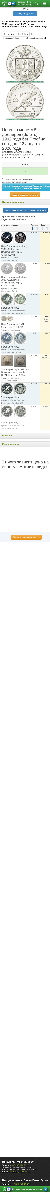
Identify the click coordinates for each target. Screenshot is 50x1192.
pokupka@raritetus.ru (19, 1171)
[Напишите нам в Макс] (10, 3)
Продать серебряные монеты (25, 195)
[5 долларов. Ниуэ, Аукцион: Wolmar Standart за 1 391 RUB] (7, 411)
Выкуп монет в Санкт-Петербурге (25, 1180)
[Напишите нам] (4, 1189)
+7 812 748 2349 (20, 1184)
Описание (7, 435)
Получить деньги (25, 14)
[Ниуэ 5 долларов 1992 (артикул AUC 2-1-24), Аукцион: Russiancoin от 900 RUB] (7, 318)
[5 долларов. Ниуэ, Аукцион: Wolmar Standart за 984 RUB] (7, 338)
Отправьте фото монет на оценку (24, 3)
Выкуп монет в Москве (18, 1161)
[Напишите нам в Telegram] (13, 3)
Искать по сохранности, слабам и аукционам (25, 210)
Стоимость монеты (13, 202)
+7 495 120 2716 (20, 1165)
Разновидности (11, 444)
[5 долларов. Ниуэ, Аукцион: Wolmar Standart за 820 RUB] (7, 299)
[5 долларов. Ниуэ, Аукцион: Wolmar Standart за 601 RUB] (7, 388)
